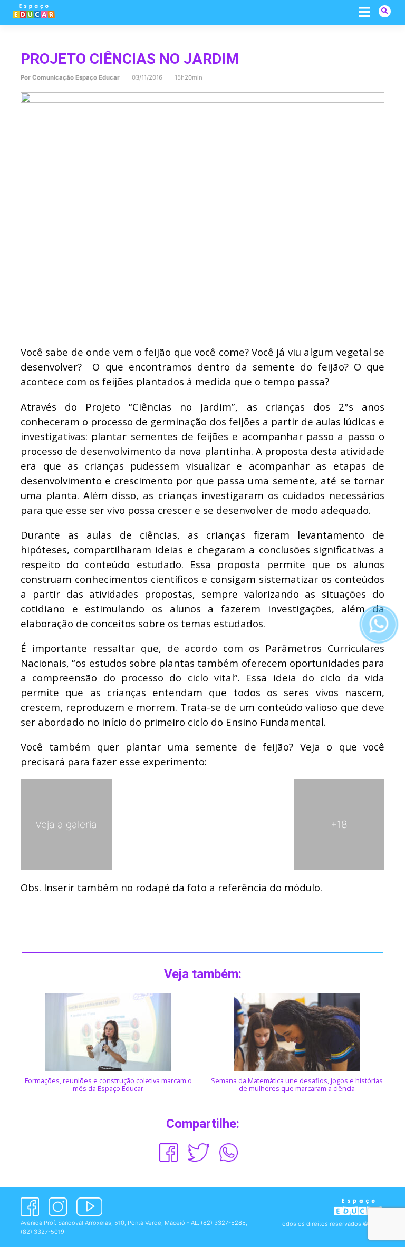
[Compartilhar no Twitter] (199, 1152)
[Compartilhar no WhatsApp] (228, 1152)
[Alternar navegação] (364, 12)
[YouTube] (89, 1206)
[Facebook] (30, 1206)
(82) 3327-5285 (223, 1222)
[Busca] (385, 11)
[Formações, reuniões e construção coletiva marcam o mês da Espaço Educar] (108, 1032)
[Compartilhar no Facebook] (168, 1152)
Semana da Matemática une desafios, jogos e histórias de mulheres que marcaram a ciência (297, 1084)
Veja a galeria (66, 824)
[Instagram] (58, 1206)
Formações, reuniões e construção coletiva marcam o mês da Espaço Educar (108, 1084)
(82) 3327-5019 (42, 1231)
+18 (339, 824)
